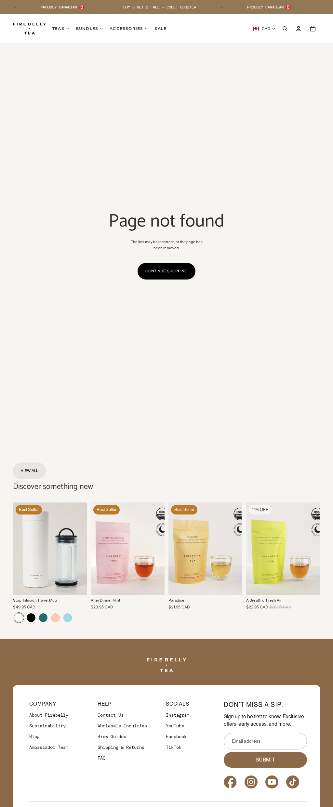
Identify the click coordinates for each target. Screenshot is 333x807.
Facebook (176, 736)
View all (29, 470)
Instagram (177, 715)
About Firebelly (48, 715)
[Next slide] (82, 548)
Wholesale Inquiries (122, 726)
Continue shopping (166, 271)
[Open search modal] (285, 28)
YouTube (175, 726)
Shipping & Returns (121, 747)
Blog (34, 736)
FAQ (101, 758)
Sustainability (47, 726)
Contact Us (111, 715)
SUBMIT (265, 759)
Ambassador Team (48, 747)
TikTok (173, 747)
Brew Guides (112, 736)
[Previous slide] (18, 548)
